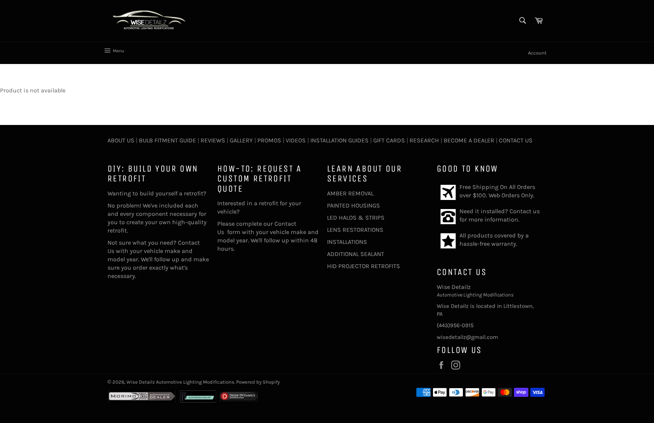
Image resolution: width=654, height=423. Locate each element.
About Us (120, 140)
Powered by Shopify (258, 382)
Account (537, 53)
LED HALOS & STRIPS (356, 217)
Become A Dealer (469, 140)
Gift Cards (389, 140)
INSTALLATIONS (347, 241)
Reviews (213, 140)
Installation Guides (339, 140)
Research (424, 140)
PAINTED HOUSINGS (353, 205)
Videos (296, 140)
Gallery (241, 140)
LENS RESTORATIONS (355, 229)
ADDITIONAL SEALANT (355, 254)
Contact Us (516, 140)
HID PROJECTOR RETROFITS (363, 266)
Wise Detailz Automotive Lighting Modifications (180, 382)
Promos (269, 140)
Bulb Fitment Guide (167, 140)
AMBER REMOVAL (350, 193)
